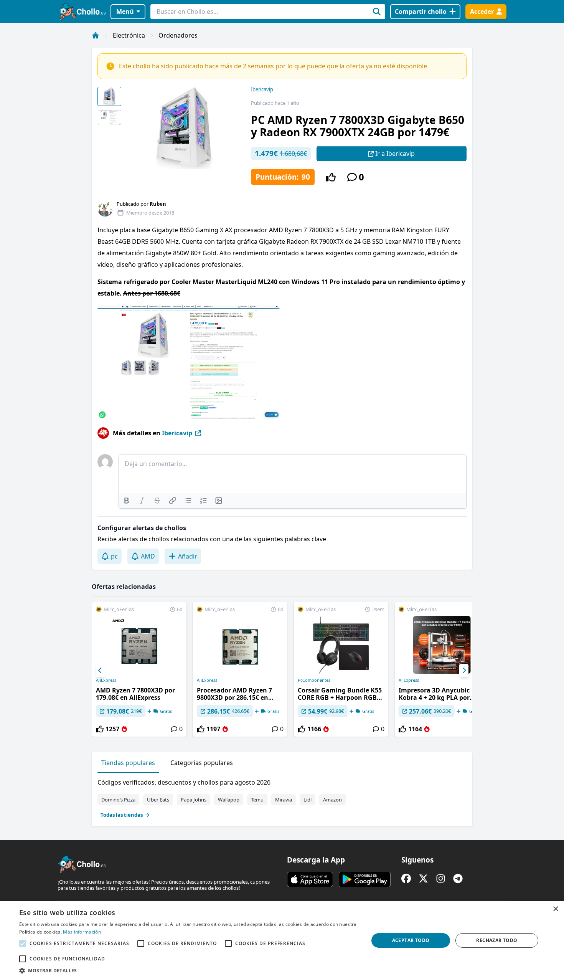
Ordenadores (178, 35)
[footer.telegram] (458, 878)
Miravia (283, 799)
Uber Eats (158, 799)
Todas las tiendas (122, 814)
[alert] (282, 940)
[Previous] (100, 670)
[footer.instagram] (440, 878)
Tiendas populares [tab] (128, 763)
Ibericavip (262, 89)
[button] (188, 970)
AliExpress (106, 680)
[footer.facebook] (406, 878)
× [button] (555, 909)
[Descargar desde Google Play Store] (365, 879)
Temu (257, 799)
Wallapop (228, 799)
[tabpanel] (282, 797)
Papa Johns (193, 799)
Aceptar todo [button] (411, 940)
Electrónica (129, 35)
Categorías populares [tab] (201, 763)
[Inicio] (95, 35)
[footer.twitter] (423, 878)
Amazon (332, 799)
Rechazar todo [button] (496, 940)
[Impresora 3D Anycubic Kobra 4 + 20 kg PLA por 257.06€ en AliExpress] (442, 669)
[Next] (463, 670)
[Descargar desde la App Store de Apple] (310, 879)
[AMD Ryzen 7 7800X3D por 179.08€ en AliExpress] (139, 669)
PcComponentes (314, 680)
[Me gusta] (331, 177)
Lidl (307, 799)
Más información (82, 932)
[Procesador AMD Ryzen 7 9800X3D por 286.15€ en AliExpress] (240, 669)
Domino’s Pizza (118, 799)
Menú (125, 11)
